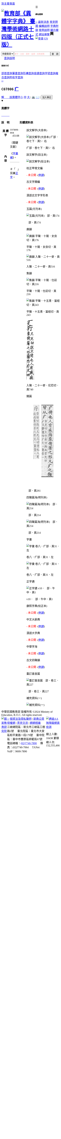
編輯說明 (44, 26)
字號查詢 (50, 73)
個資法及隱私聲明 (21, 718)
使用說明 (44, 30)
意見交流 (22, 722)
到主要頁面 (8, 3)
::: (36, 22)
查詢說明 (9, 58)
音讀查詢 (39, 73)
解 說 (6, 97)
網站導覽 (44, 34)
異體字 (16, 97)
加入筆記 (46, 97)
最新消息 (43, 22)
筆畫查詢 (17, 73)
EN (46, 38)
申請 (41, 175)
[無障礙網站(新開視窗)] (53, 727)
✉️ (37, 97)
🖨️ (33, 97)
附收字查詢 (16, 77)
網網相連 (35, 722)
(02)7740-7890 (29, 743)
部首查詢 (6, 73)
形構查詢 (28, 73)
